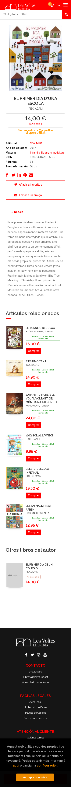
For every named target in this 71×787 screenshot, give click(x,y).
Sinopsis (17, 212)
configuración (47, 765)
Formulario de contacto (35, 682)
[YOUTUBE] (45, 654)
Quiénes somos (35, 737)
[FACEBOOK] (26, 654)
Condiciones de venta (36, 718)
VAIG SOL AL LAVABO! (39, 435)
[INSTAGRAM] (38, 654)
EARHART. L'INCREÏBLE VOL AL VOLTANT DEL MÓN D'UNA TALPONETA (41, 398)
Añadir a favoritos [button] (30, 184)
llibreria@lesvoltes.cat (35, 677)
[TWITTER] (32, 654)
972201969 (35, 671)
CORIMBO (36, 143)
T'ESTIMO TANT (36, 361)
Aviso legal (35, 702)
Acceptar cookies (35, 777)
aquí (16, 765)
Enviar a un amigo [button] (30, 195)
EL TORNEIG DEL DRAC (40, 328)
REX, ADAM (36, 108)
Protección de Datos (35, 707)
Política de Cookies (35, 712)
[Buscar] (66, 14)
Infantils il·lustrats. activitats (47, 152)
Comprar (33, 351)
